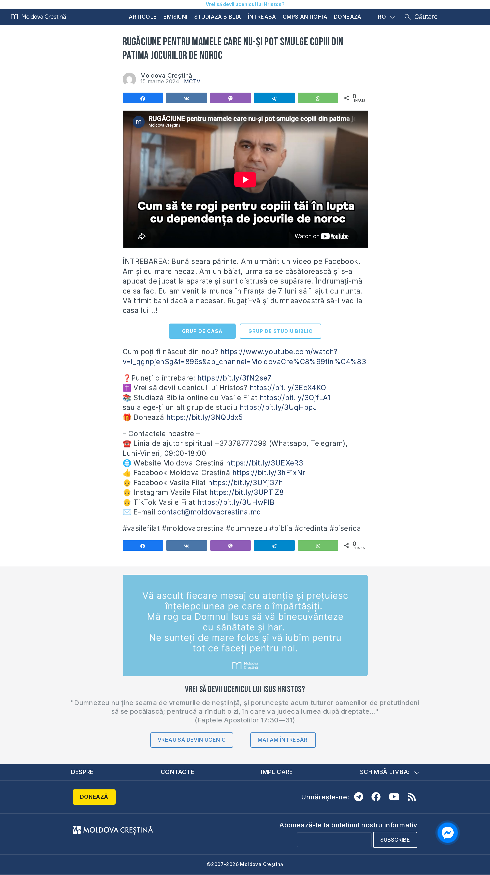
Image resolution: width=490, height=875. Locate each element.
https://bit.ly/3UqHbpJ (278, 407)
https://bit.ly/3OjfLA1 (295, 398)
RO (382, 17)
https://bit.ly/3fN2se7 (234, 378)
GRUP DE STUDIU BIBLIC (280, 331)
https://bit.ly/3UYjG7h (245, 482)
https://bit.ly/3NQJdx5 (204, 417)
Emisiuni (175, 16)
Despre (82, 771)
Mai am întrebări (283, 739)
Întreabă (262, 16)
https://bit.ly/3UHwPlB (235, 502)
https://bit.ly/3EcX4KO (288, 388)
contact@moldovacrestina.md (209, 512)
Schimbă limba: (385, 771)
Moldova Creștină (166, 75)
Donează (347, 16)
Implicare (277, 771)
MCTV (192, 81)
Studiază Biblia (217, 16)
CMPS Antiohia (305, 16)
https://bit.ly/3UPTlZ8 (246, 492)
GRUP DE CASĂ (202, 331)
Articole (143, 16)
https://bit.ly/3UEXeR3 (264, 463)
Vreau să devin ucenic (192, 739)
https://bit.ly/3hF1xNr (268, 472)
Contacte (177, 771)
